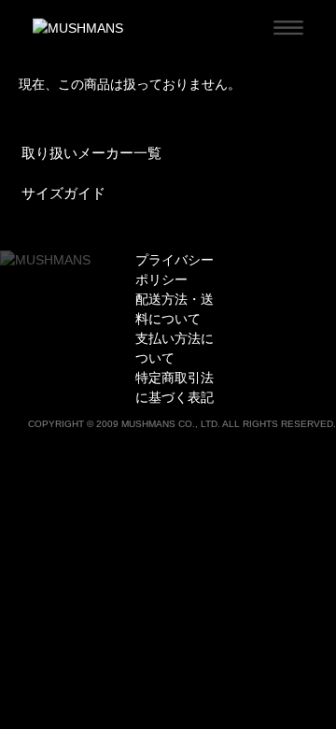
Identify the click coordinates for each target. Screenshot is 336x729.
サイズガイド (63, 193)
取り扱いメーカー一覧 (91, 153)
